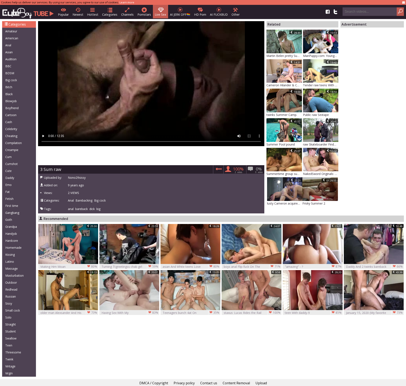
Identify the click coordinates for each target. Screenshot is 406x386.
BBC (8, 66)
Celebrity (11, 129)
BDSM (9, 73)
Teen (8, 345)
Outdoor (11, 282)
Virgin (9, 373)
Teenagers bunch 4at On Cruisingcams (191, 312)
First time (11, 206)
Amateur (11, 31)
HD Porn (200, 14)
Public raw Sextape (316, 115)
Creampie (11, 150)
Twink (9, 359)
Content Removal (236, 383)
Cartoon (10, 115)
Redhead (11, 289)
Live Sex (160, 14)
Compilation (13, 143)
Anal (8, 45)
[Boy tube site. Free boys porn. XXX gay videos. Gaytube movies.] (28, 12)
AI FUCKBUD (219, 14)
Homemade (13, 248)
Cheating (11, 136)
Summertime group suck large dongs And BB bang (284, 174)
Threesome (13, 352)
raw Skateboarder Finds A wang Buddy (321, 144)
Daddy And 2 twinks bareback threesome (374, 266)
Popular (63, 14)
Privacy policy (184, 383)
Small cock (12, 310)
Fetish (9, 199)
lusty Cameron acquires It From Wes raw (285, 203)
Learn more (126, 2)
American (11, 38)
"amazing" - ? (313, 266)
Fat (7, 192)
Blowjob (11, 101)
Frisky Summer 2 (313, 203)
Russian (10, 296)
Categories (109, 14)
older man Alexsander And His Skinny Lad (68, 312)
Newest (78, 14)
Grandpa (11, 227)
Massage (11, 268)
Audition (10, 59)
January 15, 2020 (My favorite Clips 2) (374, 312)
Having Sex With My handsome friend (130, 312)
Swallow (10, 338)
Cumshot (11, 164)
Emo (8, 185)
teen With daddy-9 (313, 312)
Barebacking (83, 200)
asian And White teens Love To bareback (191, 266)
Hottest (92, 14)
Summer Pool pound (280, 144)
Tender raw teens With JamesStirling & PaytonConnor (321, 85)
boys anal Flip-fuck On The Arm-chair (252, 266)
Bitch (8, 87)
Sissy (8, 303)
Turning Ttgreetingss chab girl (130, 266)
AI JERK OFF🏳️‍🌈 (180, 14)
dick (92, 208)
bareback (81, 208)
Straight (10, 324)
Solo (8, 317)
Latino (9, 262)
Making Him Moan (68, 266)
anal (71, 208)
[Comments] (218, 170)
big (98, 208)
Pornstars (144, 14)
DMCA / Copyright (153, 383)
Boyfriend (12, 108)
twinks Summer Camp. (281, 115)
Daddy (9, 178)
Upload (261, 383)
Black (9, 94)
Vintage (10, 366)
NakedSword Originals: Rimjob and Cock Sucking (321, 174)
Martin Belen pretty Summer (284, 56)
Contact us (208, 383)
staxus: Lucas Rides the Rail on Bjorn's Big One (252, 312)
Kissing (10, 255)
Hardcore (11, 241)
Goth (8, 220)
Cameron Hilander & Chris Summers (284, 85)
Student (10, 331)
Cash (8, 122)
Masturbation (14, 275)
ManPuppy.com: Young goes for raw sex (321, 56)
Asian (9, 52)
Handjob (11, 234)
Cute (8, 171)
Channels (127, 14)
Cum (8, 157)
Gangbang (12, 213)
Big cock (11, 80)
